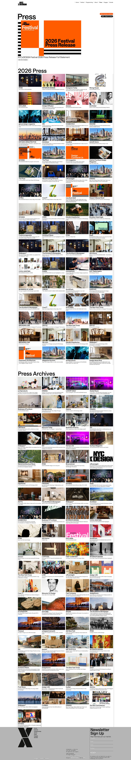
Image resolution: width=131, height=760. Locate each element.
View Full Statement (23, 59)
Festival (82, 2)
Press (100, 2)
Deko (84, 757)
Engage (106, 2)
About (96, 2)
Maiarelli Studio (74, 757)
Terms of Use (77, 755)
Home (77, 2)
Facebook (47, 758)
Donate (111, 2)
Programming (89, 2)
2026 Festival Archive (106, 13)
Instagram (36, 758)
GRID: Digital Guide (107, 16)
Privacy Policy (69, 755)
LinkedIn (41, 758)
